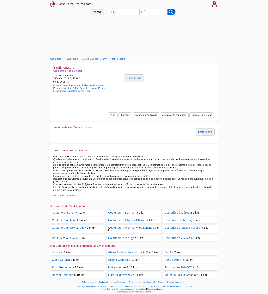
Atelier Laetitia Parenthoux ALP (128, 252)
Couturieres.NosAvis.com (75, 3)
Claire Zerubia (61, 259)
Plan (112, 115)
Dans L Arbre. (173, 259)
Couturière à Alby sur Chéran (126, 220)
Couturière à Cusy (63, 238)
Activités (97, 12)
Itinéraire (125, 115)
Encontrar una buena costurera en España (134, 292)
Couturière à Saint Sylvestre (183, 227)
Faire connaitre (135, 282)
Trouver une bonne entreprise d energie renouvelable (97, 286)
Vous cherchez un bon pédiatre (133, 289)
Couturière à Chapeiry (179, 220)
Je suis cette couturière (174, 115)
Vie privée (147, 282)
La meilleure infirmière (110, 289)
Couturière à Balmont (121, 212)
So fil (168, 252)
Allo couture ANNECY (178, 267)
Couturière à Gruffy (64, 212)
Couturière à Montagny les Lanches (131, 227)
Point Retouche (61, 267)
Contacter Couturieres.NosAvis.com (113, 282)
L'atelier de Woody (120, 274)
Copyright (162, 282)
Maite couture (117, 267)
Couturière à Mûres (177, 212)
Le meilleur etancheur (129, 286)
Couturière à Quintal (65, 220)
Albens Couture (118, 259)
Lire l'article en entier (64, 195)
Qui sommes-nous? (89, 282)
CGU (154, 282)
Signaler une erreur (202, 115)
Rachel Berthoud (63, 274)
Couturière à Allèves (177, 238)
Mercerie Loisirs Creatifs (180, 274)
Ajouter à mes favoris (146, 115)
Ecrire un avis (134, 78)
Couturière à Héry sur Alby (69, 227)
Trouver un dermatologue (149, 286)
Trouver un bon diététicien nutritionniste (176, 286)
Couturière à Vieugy (121, 238)
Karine (56, 252)
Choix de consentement (176, 282)
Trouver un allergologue (157, 289)
